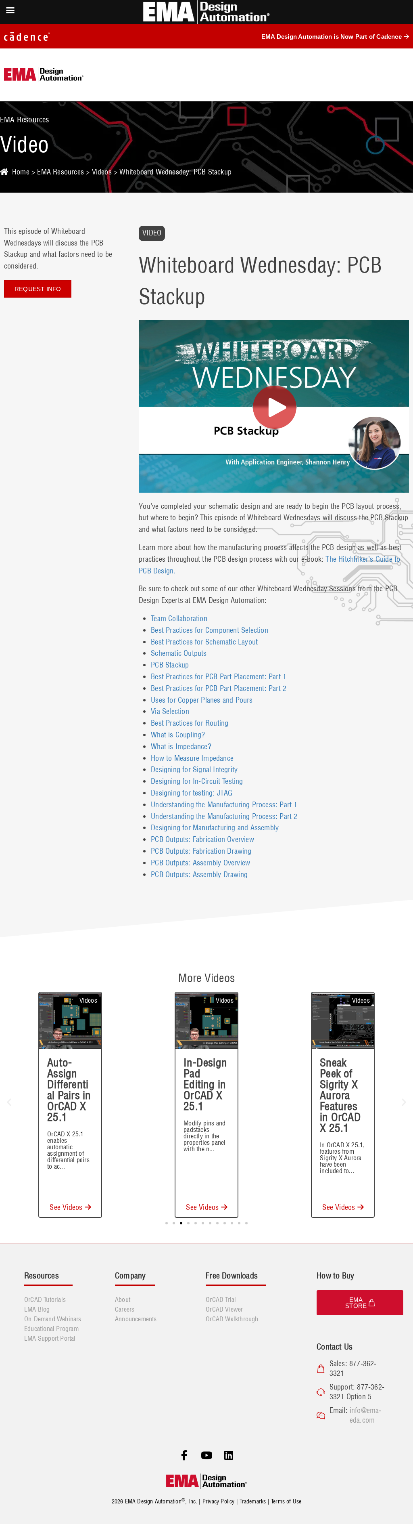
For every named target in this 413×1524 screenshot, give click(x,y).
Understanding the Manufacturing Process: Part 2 (224, 816)
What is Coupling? (178, 734)
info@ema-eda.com (366, 1415)
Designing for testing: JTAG (191, 793)
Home (20, 171)
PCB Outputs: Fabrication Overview (202, 839)
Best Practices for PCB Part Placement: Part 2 (218, 688)
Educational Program (51, 1329)
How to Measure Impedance (192, 758)
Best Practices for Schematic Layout (204, 642)
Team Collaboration (179, 618)
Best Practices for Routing (189, 723)
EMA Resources (60, 171)
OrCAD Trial (221, 1299)
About (122, 1299)
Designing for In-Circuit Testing (197, 781)
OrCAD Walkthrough (232, 1319)
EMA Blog (37, 1309)
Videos (102, 171)
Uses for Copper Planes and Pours (201, 700)
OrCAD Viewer (224, 1309)
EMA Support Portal (50, 1338)
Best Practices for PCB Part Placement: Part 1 (218, 676)
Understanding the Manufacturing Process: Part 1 (224, 804)
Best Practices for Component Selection (209, 630)
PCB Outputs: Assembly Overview (200, 862)
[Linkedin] (229, 1455)
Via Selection (170, 711)
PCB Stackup (170, 665)
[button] (9, 1102)
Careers (124, 1309)
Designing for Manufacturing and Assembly (215, 827)
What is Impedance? (181, 746)
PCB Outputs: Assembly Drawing (199, 874)
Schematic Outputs (178, 653)
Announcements (136, 1319)
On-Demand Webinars (52, 1319)
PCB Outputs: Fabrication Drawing (201, 851)
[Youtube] (206, 1455)
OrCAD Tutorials (45, 1299)
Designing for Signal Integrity (194, 769)
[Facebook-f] (184, 1455)
